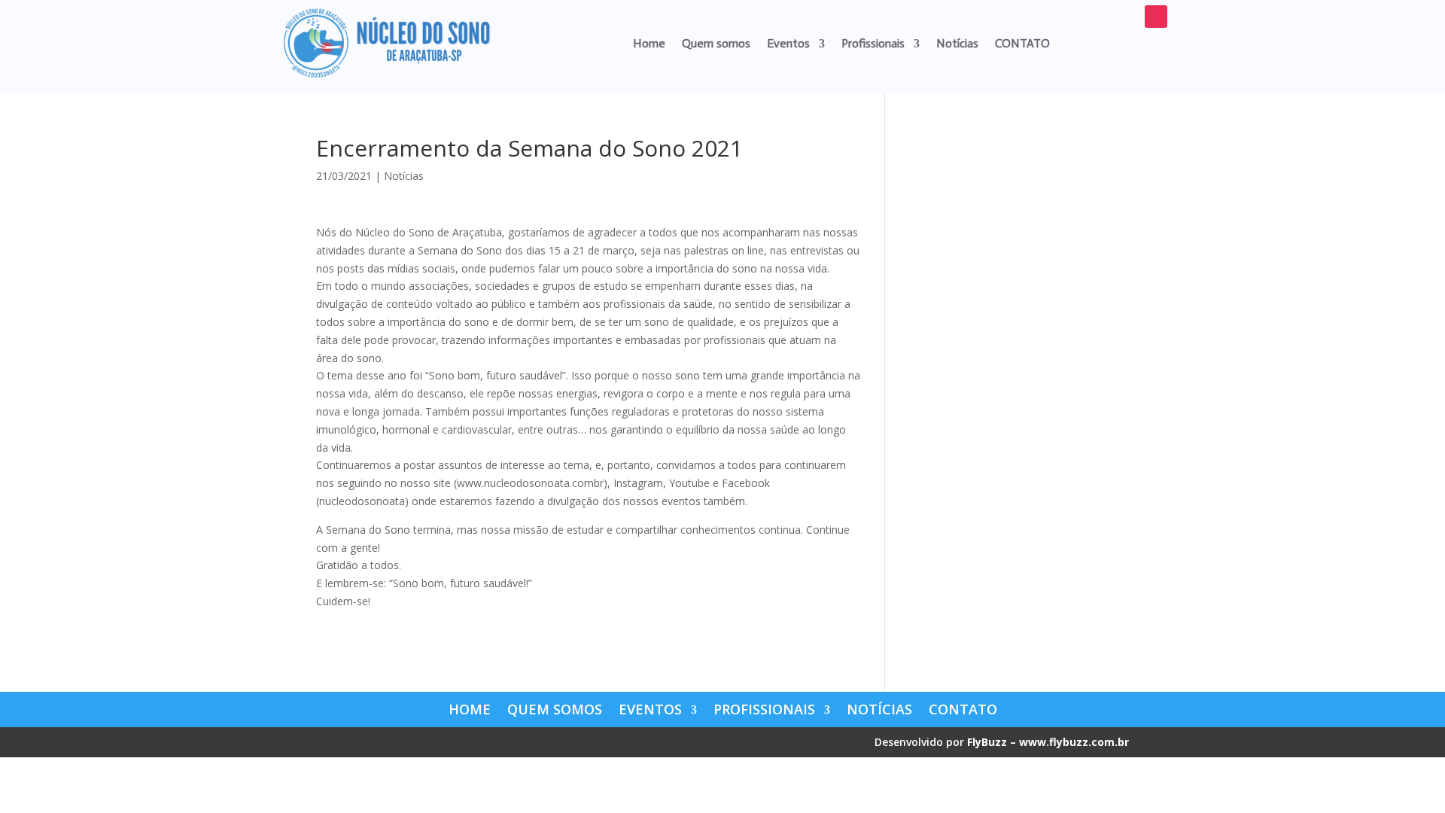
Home (649, 43)
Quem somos (716, 43)
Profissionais (873, 43)
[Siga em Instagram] (1156, 16)
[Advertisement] (1018, 363)
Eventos (788, 43)
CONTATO (1022, 43)
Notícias (957, 43)
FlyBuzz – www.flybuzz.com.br (1048, 742)
